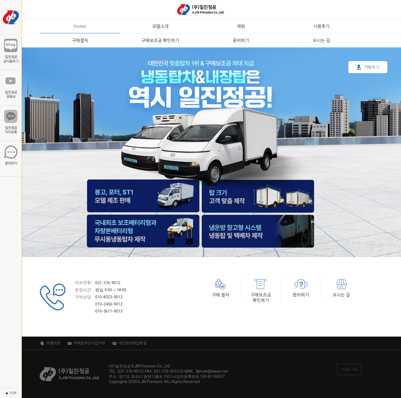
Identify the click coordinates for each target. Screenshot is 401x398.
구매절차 (80, 40)
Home (80, 26)
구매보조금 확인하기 (160, 40)
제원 (241, 26)
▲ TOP (10, 393)
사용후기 (321, 26)
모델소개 (160, 26)
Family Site (349, 369)
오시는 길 (321, 40)
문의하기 (241, 40)
